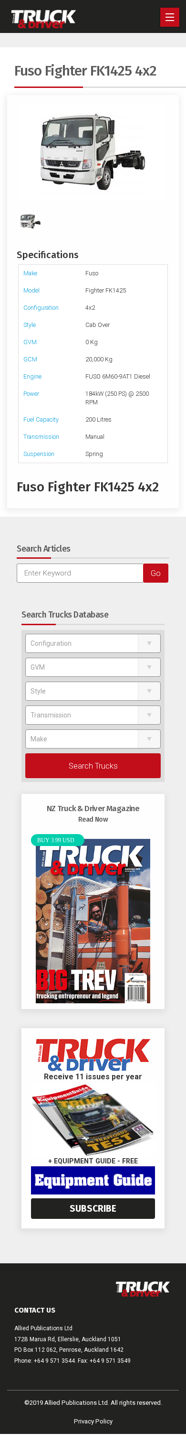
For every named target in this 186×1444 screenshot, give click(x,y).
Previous (21, 152)
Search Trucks (93, 766)
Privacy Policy (93, 1421)
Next (164, 152)
